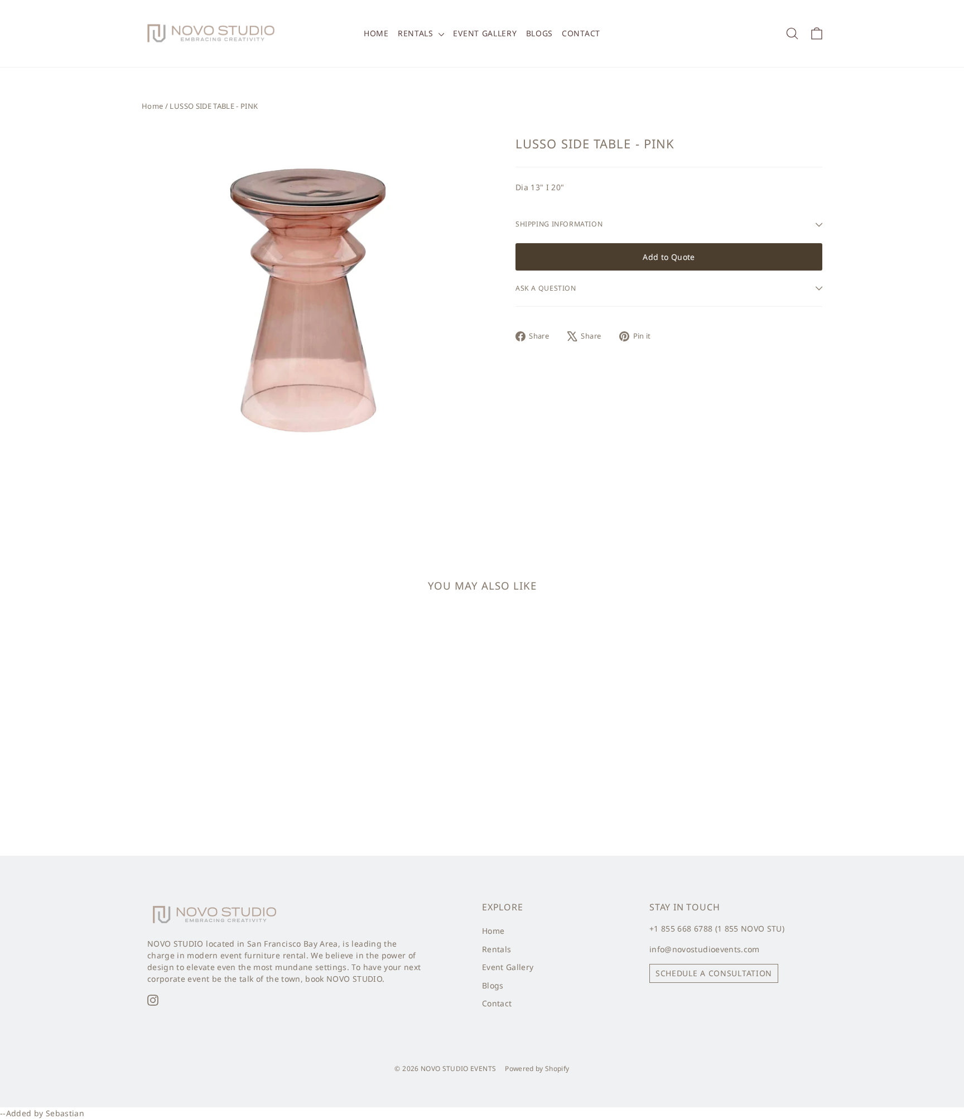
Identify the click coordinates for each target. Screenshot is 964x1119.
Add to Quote (669, 257)
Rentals (417, 33)
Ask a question (545, 288)
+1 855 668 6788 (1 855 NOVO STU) (716, 928)
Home (376, 33)
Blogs (539, 33)
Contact (581, 33)
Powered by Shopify (537, 1068)
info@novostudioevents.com (704, 949)
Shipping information (558, 224)
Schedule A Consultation (713, 973)
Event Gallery (485, 33)
